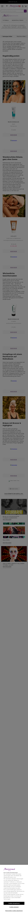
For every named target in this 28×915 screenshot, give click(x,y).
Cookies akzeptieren (14, 903)
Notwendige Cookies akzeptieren (14, 910)
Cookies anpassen (14, 907)
